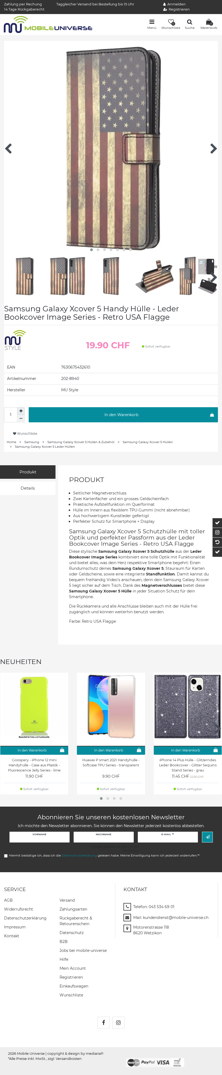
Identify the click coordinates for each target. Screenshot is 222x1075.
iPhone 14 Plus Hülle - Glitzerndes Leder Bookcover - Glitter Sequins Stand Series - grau (188, 765)
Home (11, 442)
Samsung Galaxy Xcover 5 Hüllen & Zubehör (81, 442)
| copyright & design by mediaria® (74, 1054)
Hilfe (64, 959)
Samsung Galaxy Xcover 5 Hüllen (148, 442)
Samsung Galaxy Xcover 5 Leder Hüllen (45, 447)
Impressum (15, 927)
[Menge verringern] (21, 418)
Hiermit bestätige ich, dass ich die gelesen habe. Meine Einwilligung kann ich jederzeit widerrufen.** (104, 855)
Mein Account (73, 968)
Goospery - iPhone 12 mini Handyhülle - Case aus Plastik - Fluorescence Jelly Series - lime (34, 765)
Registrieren (71, 977)
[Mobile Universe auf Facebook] (103, 1023)
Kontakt (11, 936)
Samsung (31, 442)
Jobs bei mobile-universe (83, 950)
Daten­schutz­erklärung (25, 918)
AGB (8, 900)
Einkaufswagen (74, 986)
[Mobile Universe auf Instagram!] (118, 1023)
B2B (64, 941)
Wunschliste (26, 434)
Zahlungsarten (73, 909)
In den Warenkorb (121, 414)
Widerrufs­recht (18, 909)
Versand (67, 900)
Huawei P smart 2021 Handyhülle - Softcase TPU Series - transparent (111, 762)
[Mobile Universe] (48, 24)
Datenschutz (72, 932)
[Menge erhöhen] (21, 411)
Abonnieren (207, 837)
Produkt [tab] (27, 471)
